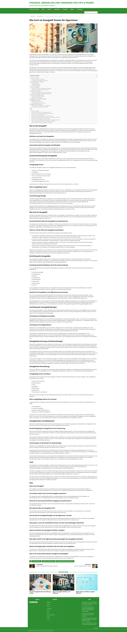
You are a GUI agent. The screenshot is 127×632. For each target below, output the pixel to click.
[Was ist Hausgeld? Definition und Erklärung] (63, 582)
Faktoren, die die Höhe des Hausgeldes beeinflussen (40, 89)
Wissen (48, 619)
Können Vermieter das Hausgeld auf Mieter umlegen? (40, 118)
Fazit (31, 108)
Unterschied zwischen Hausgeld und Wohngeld (39, 80)
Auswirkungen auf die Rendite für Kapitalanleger (39, 106)
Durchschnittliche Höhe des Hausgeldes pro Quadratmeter (41, 88)
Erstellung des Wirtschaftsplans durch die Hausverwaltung (41, 92)
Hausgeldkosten (36, 561)
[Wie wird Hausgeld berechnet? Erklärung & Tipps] (40, 582)
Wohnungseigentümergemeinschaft (65, 561)
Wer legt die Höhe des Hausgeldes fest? (38, 114)
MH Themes (51, 630)
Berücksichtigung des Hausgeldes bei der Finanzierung (40, 105)
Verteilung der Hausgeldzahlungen (37, 95)
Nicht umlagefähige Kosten (36, 84)
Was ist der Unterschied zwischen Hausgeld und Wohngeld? (41, 122)
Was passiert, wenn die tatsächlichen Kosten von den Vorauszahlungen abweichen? (45, 117)
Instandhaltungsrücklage (35, 85)
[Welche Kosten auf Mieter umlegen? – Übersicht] (87, 582)
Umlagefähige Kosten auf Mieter (36, 101)
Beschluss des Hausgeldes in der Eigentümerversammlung (41, 93)
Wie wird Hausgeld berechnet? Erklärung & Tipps (40, 592)
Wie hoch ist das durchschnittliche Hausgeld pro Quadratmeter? (42, 113)
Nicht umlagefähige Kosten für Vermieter (38, 102)
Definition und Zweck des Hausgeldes (37, 79)
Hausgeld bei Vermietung (35, 100)
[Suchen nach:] (91, 12)
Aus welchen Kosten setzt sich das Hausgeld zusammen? (41, 112)
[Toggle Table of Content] (96, 76)
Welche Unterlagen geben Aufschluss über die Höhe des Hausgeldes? (43, 121)
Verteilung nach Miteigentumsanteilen (38, 96)
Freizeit (49, 9)
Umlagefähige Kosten (35, 83)
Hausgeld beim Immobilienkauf (36, 104)
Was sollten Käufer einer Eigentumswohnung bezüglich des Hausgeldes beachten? (45, 119)
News (48, 610)
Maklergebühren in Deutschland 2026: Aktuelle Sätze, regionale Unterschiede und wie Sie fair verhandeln (89, 604)
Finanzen (65, 9)
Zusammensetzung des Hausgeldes (37, 81)
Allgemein (79, 9)
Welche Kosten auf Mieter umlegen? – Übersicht (86, 592)
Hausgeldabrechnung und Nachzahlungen (38, 98)
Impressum (96, 628)
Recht (43, 9)
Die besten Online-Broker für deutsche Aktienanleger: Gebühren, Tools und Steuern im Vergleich (89, 620)
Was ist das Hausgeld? (34, 77)
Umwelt (72, 9)
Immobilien (57, 9)
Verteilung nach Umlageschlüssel (37, 97)
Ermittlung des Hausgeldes (35, 91)
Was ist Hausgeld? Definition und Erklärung (61, 592)
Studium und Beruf (34, 9)
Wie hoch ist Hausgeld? (34, 87)
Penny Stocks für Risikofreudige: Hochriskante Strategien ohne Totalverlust (88, 615)
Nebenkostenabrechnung (49, 561)
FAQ (31, 109)
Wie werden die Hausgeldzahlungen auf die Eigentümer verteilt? (42, 116)
